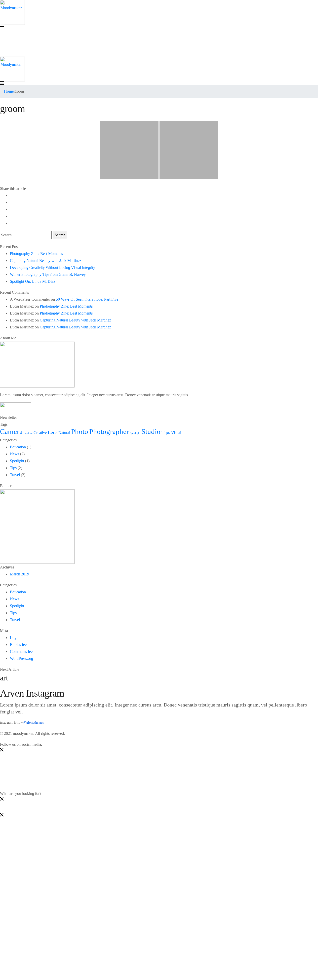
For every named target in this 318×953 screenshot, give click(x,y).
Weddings (28, 890)
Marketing (28, 841)
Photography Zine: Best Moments (36, 253)
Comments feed (22, 651)
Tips (165, 432)
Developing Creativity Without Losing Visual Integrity (52, 267)
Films (24, 869)
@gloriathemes (33, 722)
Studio (150, 431)
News (14, 454)
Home (9, 91)
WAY (14, 911)
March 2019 (19, 574)
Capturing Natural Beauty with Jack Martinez (45, 260)
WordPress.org (21, 658)
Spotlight (135, 433)
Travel (15, 475)
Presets (25, 897)
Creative (40, 432)
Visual (176, 432)
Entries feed (19, 644)
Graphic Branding (34, 862)
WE (13, 904)
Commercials (30, 883)
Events (25, 876)
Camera (11, 431)
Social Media (30, 834)
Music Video (30, 855)
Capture (28, 433)
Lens (52, 432)
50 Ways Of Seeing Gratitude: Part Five (87, 299)
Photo (79, 431)
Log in (15, 637)
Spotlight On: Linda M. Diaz (32, 281)
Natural (64, 432)
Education (18, 447)
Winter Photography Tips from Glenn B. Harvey (48, 274)
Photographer (109, 431)
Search (60, 235)
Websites (27, 848)
